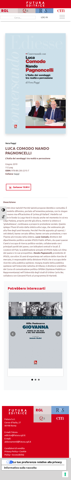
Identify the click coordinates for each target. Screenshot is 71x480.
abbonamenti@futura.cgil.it (17, 441)
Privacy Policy (11, 451)
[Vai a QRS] (42, 418)
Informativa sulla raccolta (20, 467)
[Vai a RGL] (42, 410)
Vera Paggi (10, 143)
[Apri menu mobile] (62, 17)
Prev (13, 334)
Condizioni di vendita (14, 448)
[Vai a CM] (60, 418)
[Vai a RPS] (60, 410)
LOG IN (44, 17)
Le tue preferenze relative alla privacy (37, 462)
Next (58, 334)
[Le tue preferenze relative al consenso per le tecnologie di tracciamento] (65, 474)
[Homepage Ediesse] (18, 411)
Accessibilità (18, 454)
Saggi (16, 173)
